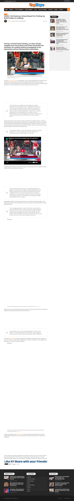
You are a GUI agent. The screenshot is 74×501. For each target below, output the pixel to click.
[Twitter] (66, 1)
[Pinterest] (68, 1)
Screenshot (17, 77)
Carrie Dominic (22, 21)
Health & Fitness (43, 9)
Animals (11, 9)
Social (55, 9)
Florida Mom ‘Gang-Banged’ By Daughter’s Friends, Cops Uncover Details (61, 21)
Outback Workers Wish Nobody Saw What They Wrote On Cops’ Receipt (62, 490)
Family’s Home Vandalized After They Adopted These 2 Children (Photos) (17, 478)
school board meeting (13, 80)
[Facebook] (64, 1)
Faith (35, 9)
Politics (50, 9)
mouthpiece (19, 434)
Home (6, 9)
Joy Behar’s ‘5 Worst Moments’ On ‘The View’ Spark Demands (17, 490)
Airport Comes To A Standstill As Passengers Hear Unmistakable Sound (62, 478)
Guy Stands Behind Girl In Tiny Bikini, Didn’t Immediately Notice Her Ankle (62, 41)
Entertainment (29, 9)
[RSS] (69, 1)
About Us (60, 498)
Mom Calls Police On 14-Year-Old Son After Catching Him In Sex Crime (62, 28)
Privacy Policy (67, 498)
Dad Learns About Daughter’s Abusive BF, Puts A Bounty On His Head (62, 48)
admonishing (12, 338)
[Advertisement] (25, 33)
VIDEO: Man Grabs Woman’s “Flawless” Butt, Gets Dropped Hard (62, 34)
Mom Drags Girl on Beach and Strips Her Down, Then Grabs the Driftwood (16, 484)
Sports (61, 9)
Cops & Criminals (19, 9)
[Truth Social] (65, 1)
